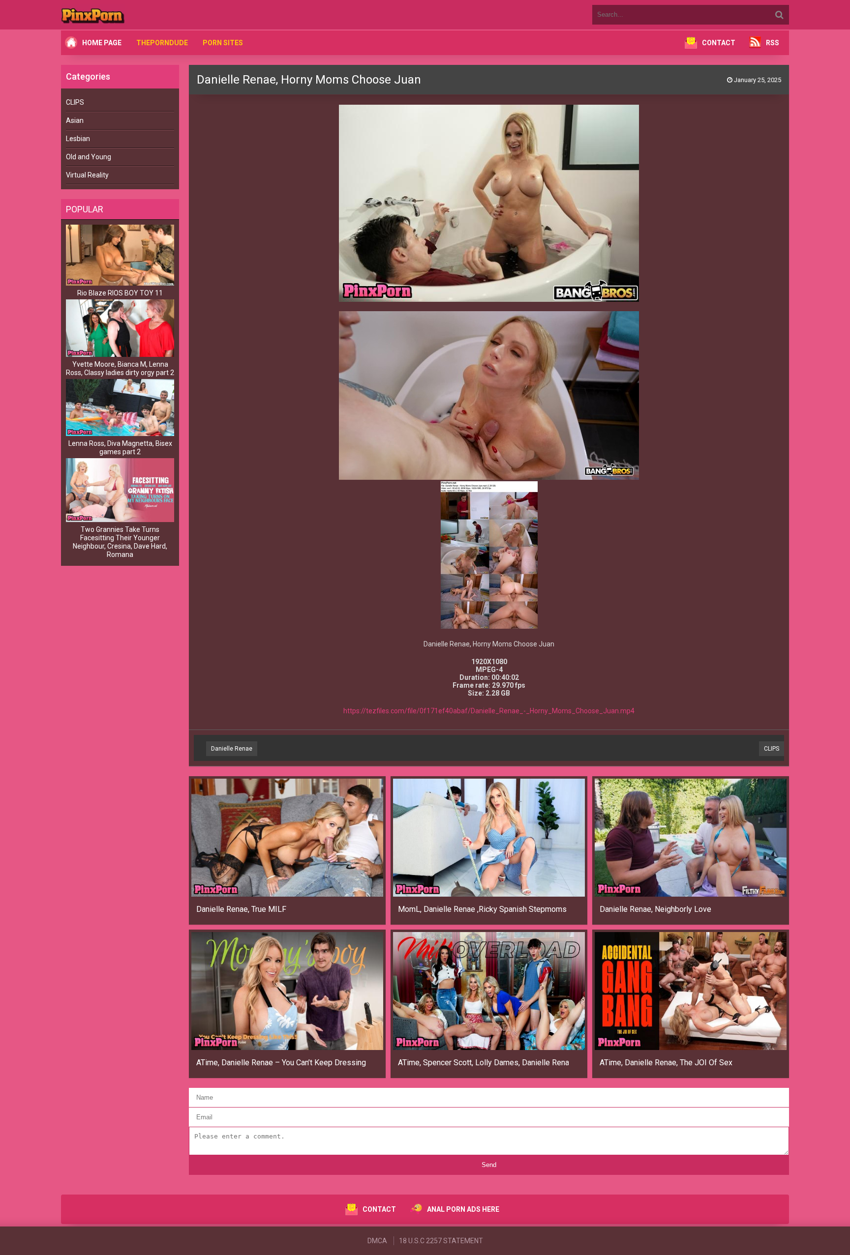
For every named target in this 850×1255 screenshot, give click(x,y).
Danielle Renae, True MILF (241, 909)
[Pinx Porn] (120, 14)
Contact (718, 43)
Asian (75, 120)
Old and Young (88, 157)
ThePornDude (162, 43)
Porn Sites (223, 43)
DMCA (377, 1241)
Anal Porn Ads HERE (463, 1209)
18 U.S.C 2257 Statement (441, 1241)
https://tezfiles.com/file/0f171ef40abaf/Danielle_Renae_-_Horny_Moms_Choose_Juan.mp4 (489, 711)
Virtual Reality (87, 175)
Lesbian (78, 139)
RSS (772, 43)
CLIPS (75, 102)
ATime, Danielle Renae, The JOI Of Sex (666, 1062)
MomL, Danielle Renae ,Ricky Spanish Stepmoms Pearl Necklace (483, 909)
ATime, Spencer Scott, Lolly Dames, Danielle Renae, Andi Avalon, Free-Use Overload (483, 1062)
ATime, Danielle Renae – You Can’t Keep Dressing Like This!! (281, 1062)
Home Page (101, 43)
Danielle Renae (231, 748)
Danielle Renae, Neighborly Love (655, 909)
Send (489, 1164)
